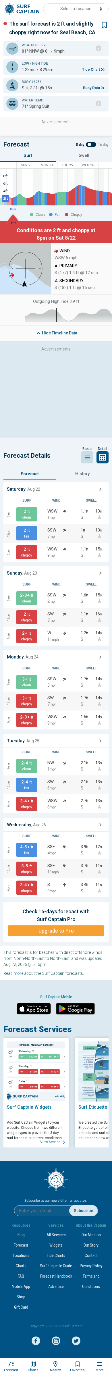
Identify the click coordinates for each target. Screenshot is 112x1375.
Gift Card (21, 1307)
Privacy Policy (91, 1266)
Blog (21, 1235)
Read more (13, 973)
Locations (21, 1255)
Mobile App (21, 1286)
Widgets (56, 1245)
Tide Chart (91, 69)
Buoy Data (91, 88)
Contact (91, 1255)
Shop (21, 1297)
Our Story (91, 1245)
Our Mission (91, 1235)
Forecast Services (37, 1029)
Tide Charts (56, 1255)
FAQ (21, 1276)
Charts (21, 1266)
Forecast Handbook (56, 1276)
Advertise (56, 1286)
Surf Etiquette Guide (56, 1266)
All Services (56, 1235)
